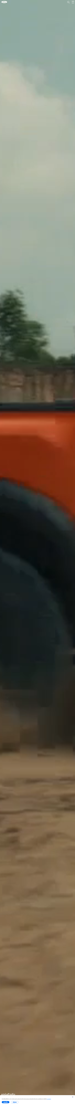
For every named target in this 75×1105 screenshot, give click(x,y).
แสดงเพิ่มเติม (49, 1099)
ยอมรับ (5, 1102)
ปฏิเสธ (15, 1102)
